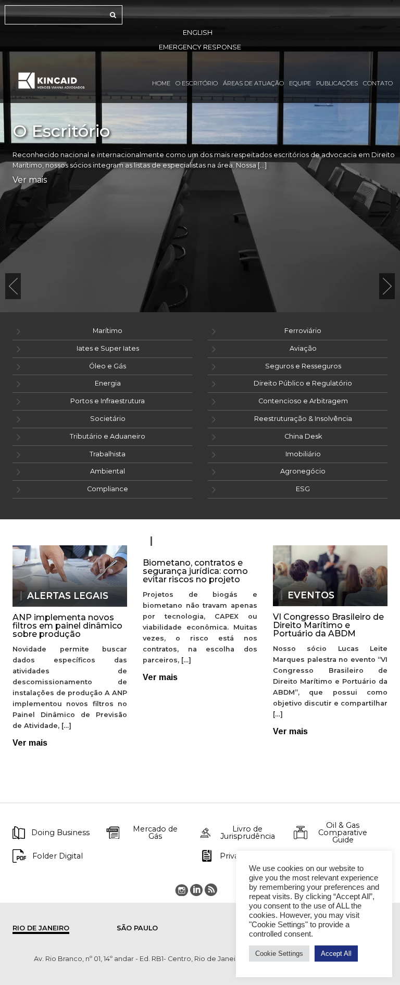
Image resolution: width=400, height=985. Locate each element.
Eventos (311, 595)
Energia (108, 383)
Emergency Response (200, 47)
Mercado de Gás (155, 832)
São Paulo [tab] (137, 928)
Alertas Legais (67, 595)
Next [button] (387, 286)
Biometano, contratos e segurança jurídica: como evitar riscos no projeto (195, 571)
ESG (303, 489)
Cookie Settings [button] (279, 953)
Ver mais (29, 180)
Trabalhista (108, 454)
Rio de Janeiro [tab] (40, 928)
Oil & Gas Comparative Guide (342, 833)
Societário (108, 419)
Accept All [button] (336, 953)
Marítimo (107, 331)
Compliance (107, 489)
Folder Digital (57, 856)
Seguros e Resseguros (303, 366)
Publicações (337, 83)
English (198, 32)
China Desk (303, 436)
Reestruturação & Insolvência (303, 419)
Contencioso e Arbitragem (303, 401)
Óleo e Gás (107, 366)
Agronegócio (303, 471)
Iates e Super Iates (108, 348)
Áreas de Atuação (253, 83)
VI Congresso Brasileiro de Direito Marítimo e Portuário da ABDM (328, 625)
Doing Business (60, 832)
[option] (200, 156)
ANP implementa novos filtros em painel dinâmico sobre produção (67, 625)
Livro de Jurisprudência (247, 832)
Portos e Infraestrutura (107, 401)
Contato (378, 83)
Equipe (300, 83)
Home (161, 83)
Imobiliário (303, 454)
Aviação (303, 348)
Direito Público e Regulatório (303, 383)
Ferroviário (302, 331)
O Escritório (197, 83)
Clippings (183, 541)
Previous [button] (13, 286)
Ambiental (107, 471)
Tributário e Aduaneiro (107, 436)
